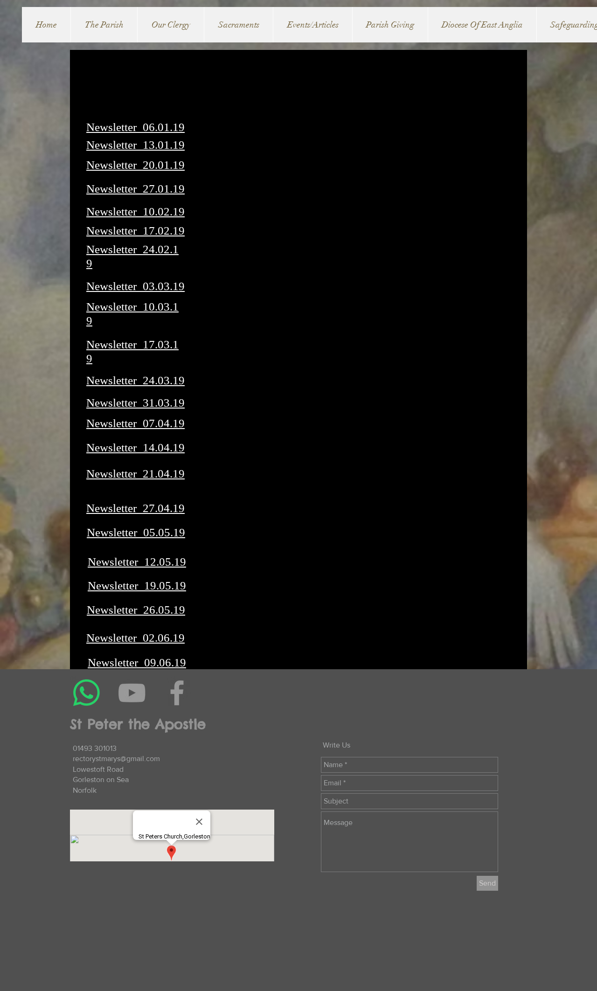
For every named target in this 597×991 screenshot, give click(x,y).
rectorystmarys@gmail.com (116, 758)
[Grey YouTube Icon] (131, 692)
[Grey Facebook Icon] (177, 692)
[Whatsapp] (86, 692)
